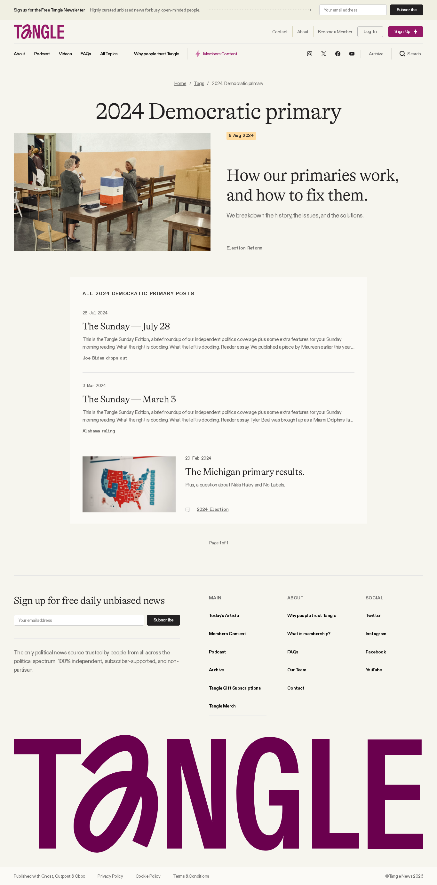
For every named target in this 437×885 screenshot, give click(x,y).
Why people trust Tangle (311, 615)
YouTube (374, 670)
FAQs (292, 652)
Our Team (296, 670)
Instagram (376, 633)
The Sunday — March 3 (129, 399)
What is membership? (308, 633)
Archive (216, 670)
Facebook (375, 652)
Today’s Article (224, 615)
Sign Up (402, 31)
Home (180, 83)
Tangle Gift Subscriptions (235, 688)
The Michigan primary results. (245, 471)
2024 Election (212, 509)
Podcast (217, 652)
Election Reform (244, 248)
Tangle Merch (222, 706)
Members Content (227, 633)
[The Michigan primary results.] (129, 484)
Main (215, 598)
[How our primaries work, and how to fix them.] (112, 192)
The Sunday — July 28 (126, 326)
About (295, 598)
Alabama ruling (99, 431)
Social (375, 598)
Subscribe (407, 10)
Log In (370, 31)
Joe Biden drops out (105, 358)
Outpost (63, 876)
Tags (199, 83)
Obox (80, 876)
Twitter (373, 615)
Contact (296, 688)
